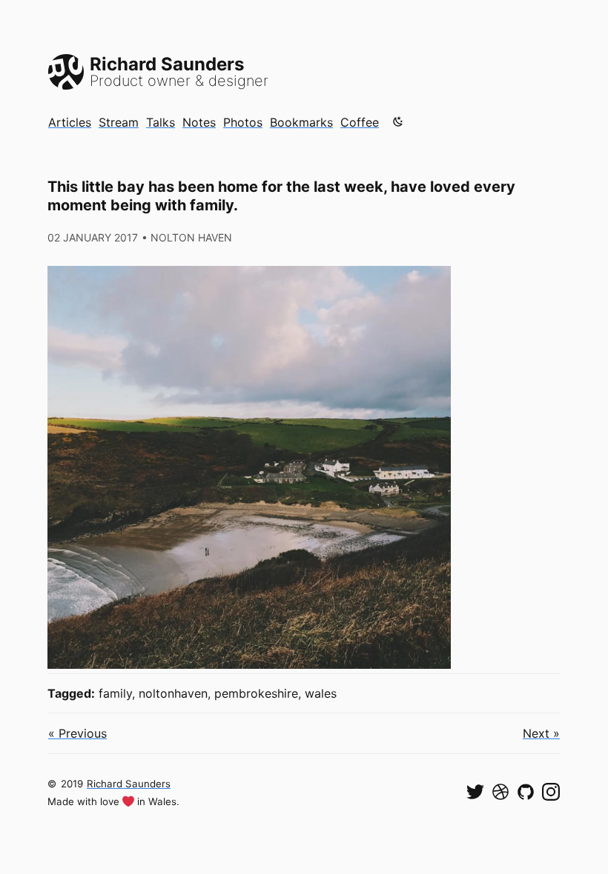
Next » (541, 733)
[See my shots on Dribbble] (500, 791)
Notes (199, 122)
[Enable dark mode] (398, 121)
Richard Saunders (129, 784)
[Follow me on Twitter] (475, 791)
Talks (160, 122)
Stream (119, 122)
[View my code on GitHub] (525, 791)
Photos (242, 122)
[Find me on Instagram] (551, 791)
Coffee (359, 122)
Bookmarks (301, 122)
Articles (69, 122)
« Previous (77, 733)
